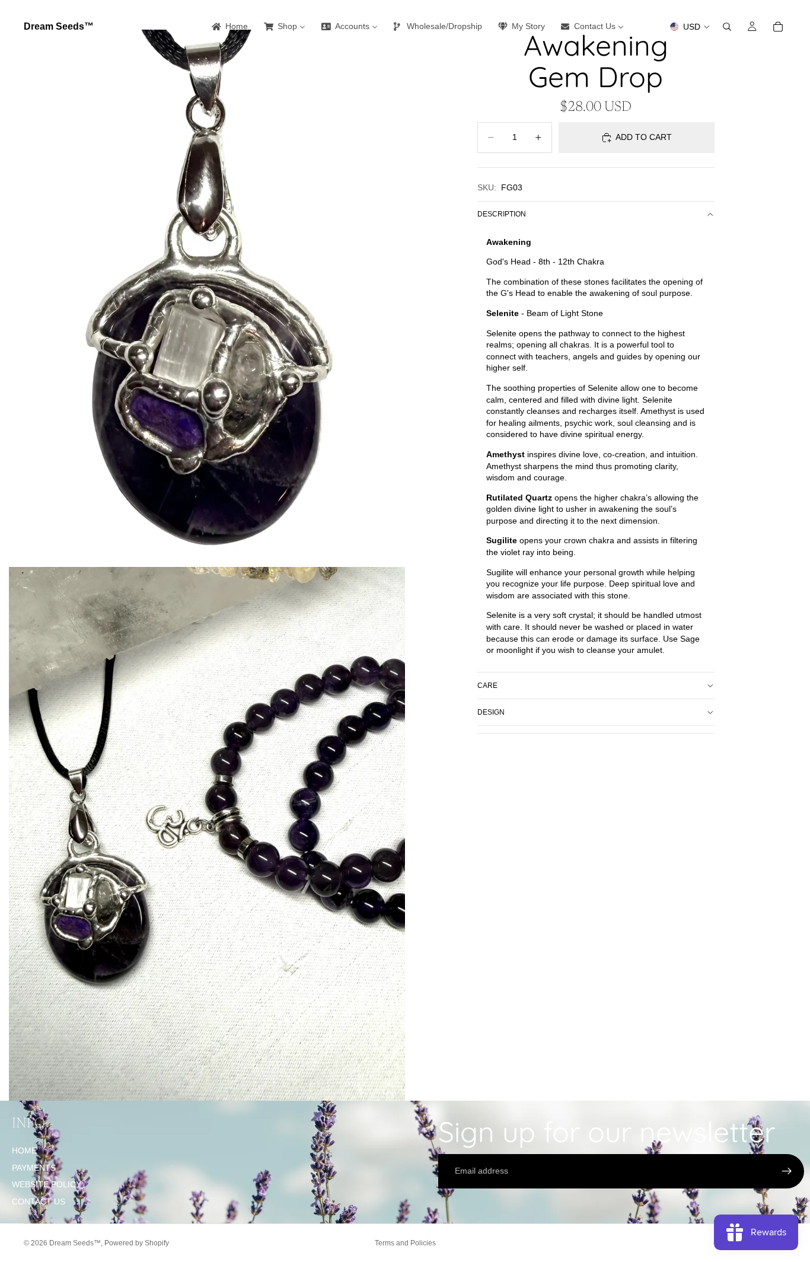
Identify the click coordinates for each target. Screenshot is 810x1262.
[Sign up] (786, 1171)
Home (24, 1150)
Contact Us (38, 1201)
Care (487, 685)
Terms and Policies (405, 1243)
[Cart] (778, 27)
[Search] (727, 27)
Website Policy (46, 1184)
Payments (34, 1167)
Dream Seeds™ (75, 1243)
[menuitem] (229, 27)
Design (491, 712)
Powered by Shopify (136, 1243)
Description (501, 214)
